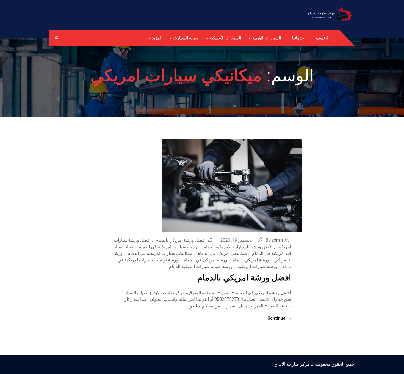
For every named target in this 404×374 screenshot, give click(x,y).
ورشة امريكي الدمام (250, 260)
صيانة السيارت (186, 38)
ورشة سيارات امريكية (257, 266)
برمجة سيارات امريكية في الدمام (168, 246)
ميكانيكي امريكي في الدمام (222, 253)
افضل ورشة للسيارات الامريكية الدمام (238, 246)
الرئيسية (322, 38)
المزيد (157, 38)
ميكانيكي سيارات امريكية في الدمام (160, 253)
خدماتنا (298, 38)
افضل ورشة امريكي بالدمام (181, 240)
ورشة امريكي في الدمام (205, 260)
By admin (274, 240)
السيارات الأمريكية (225, 38)
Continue (277, 318)
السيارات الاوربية (266, 38)
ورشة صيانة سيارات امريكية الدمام (201, 266)
